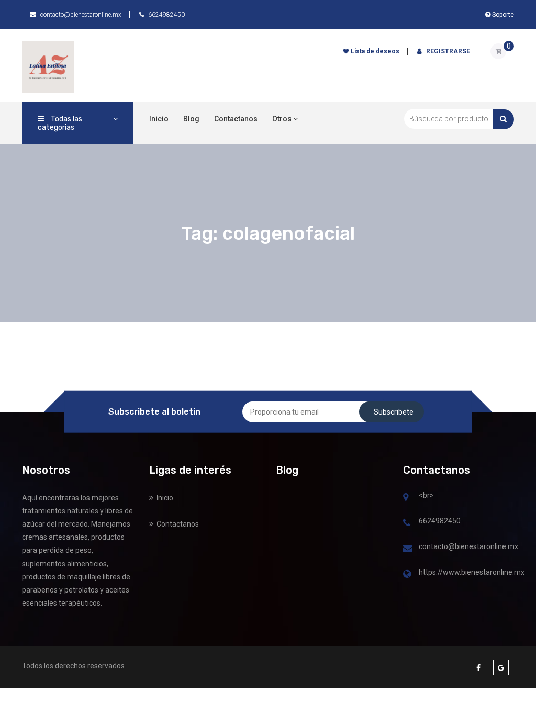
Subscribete (394, 411)
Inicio (159, 119)
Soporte (502, 14)
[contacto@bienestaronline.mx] (407, 549)
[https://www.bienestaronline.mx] (407, 575)
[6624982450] (406, 523)
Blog (191, 119)
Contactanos (236, 119)
